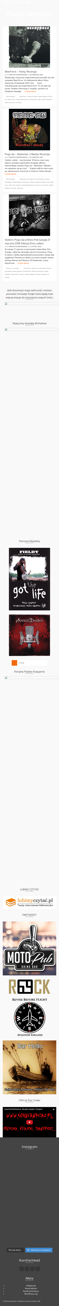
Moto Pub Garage (15, 185)
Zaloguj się (31, 1285)
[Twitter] (27, 1268)
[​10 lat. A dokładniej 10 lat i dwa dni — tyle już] (29, 1194)
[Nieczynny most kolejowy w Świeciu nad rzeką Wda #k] (29, 1226)
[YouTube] (37, 1268)
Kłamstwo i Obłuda (29, 182)
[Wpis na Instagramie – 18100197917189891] (29, 1168)
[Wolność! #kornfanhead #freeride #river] (29, 1155)
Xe (48, 274)
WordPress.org (30, 1294)
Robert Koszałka (41, 274)
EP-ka (50, 96)
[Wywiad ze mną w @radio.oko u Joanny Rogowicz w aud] (29, 1241)
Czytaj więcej (30, 91)
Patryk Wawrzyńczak (22, 99)
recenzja (19, 102)
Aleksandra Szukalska (26, 179)
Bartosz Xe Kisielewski (39, 268)
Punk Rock (44, 185)
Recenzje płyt (10, 96)
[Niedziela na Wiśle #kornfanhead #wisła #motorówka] (29, 1164)
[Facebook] (21, 1268)
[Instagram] (32, 1268)
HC (6, 99)
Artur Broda (27, 268)
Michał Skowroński (37, 271)
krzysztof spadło (41, 182)
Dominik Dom (27, 271)
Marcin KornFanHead (18, 75)
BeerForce (23, 96)
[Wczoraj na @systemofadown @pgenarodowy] (29, 1220)
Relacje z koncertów (12, 268)
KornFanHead (16, 2)
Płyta (39, 99)
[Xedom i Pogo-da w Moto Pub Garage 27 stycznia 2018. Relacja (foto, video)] (29, 215)
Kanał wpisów (31, 1288)
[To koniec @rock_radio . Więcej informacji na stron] (29, 1233)
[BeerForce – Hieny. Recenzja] (29, 47)
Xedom (7, 277)
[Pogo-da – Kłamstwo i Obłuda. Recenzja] (29, 129)
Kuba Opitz (50, 182)
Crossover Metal (32, 96)
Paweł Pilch (33, 99)
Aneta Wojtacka (39, 179)
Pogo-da (38, 185)
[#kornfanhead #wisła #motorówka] (29, 1159)
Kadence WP (36, 1301)
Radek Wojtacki (47, 99)
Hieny (9, 99)
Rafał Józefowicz (10, 102)
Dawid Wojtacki (42, 96)
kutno (13, 99)
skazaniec (20, 188)
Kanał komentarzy (31, 1291)
